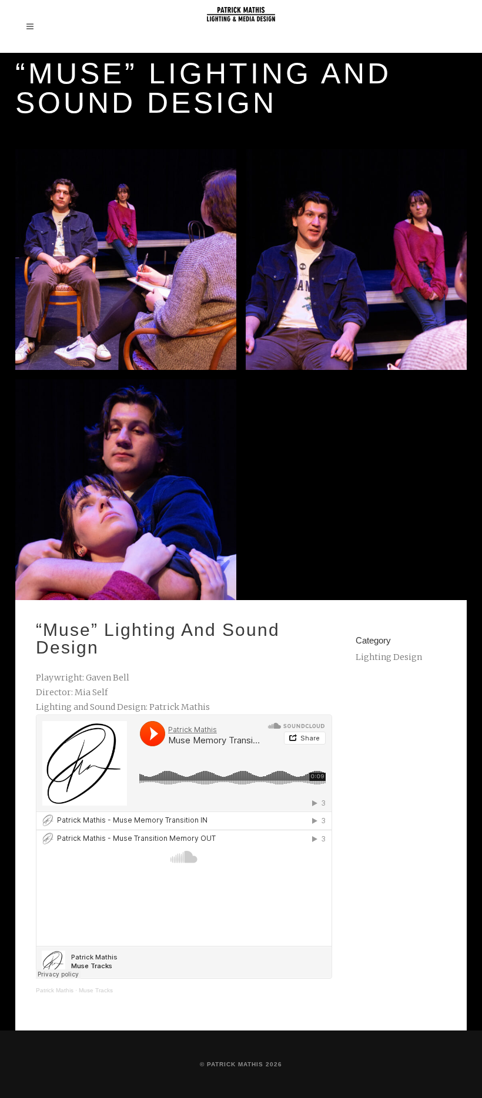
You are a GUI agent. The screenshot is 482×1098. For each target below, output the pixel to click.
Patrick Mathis (54, 990)
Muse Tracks (96, 990)
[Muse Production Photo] (125, 259)
